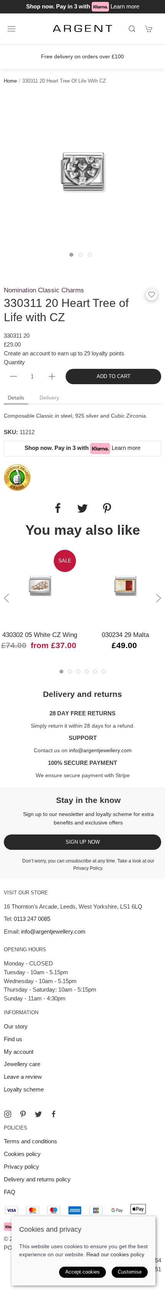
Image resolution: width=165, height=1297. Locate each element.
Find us (13, 1039)
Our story (16, 1026)
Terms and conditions (30, 1141)
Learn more (125, 6)
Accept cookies (82, 1272)
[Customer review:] (17, 477)
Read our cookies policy (115, 1254)
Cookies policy (22, 1154)
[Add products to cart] (148, 28)
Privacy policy (21, 1166)
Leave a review (23, 1076)
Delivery (49, 398)
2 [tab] (82, 256)
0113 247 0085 (32, 919)
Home (10, 81)
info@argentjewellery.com (100, 750)
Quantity (14, 362)
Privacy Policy (87, 868)
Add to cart (113, 376)
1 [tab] (73, 256)
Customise (130, 1272)
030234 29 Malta (125, 635)
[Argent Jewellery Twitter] (38, 1114)
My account (18, 1051)
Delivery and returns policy (37, 1179)
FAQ (9, 1192)
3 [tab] (92, 256)
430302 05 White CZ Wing (39, 635)
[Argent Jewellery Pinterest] (23, 1114)
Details (16, 398)
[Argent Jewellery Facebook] (54, 1114)
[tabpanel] (82, 171)
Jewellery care (22, 1064)
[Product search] (132, 28)
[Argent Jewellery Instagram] (8, 1114)
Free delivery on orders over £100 (82, 56)
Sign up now (83, 842)
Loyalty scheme (24, 1089)
